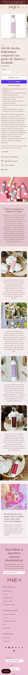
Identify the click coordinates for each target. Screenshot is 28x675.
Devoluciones (7, 628)
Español (13, 668)
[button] (2, 7)
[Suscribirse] (23, 572)
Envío (4, 624)
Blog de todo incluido (9, 604)
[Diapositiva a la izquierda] (10, 42)
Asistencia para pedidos (9, 621)
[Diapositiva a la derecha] (17, 42)
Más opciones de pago (14, 85)
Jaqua (15, 674)
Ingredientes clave (8, 598)
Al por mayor (6, 637)
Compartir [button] (6, 151)
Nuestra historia (7, 591)
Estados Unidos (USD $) (13, 661)
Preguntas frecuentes (9, 614)
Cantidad (3, 69)
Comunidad (6, 641)
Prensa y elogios (7, 601)
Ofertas (5, 617)
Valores (5, 594)
